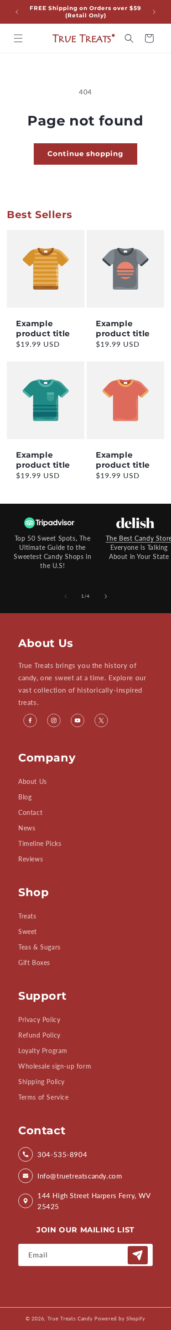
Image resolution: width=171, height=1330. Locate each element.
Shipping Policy (41, 1081)
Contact (30, 812)
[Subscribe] (138, 1255)
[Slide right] (106, 596)
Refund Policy (39, 1035)
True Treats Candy (70, 1318)
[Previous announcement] (17, 12)
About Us (32, 781)
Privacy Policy (39, 1019)
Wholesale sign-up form (54, 1066)
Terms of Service (43, 1097)
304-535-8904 (62, 1154)
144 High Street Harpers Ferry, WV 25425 (93, 1200)
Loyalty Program (42, 1050)
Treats (27, 916)
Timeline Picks (39, 843)
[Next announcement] (154, 12)
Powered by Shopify (119, 1318)
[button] (18, 38)
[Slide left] (66, 596)
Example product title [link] (43, 328)
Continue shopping (85, 153)
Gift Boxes (34, 962)
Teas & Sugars (39, 947)
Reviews (30, 859)
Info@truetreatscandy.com (79, 1176)
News (26, 828)
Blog (24, 797)
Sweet (27, 931)
